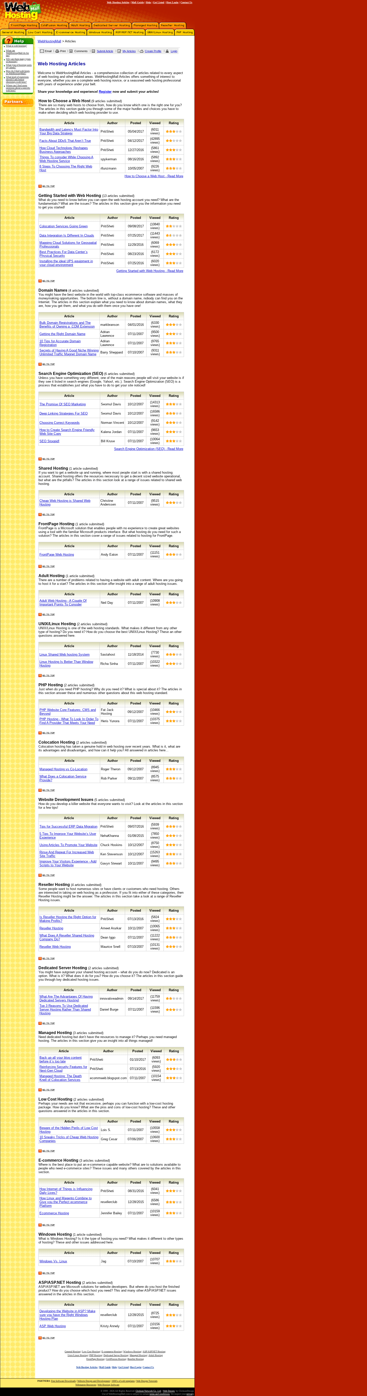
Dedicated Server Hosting (116, 1355)
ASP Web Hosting (52, 1326)
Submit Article (105, 51)
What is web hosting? (16, 46)
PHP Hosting (95, 1355)
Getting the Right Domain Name (62, 334)
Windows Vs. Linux (53, 1261)
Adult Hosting (156, 1355)
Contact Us (186, 2)
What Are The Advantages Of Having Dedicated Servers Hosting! (66, 998)
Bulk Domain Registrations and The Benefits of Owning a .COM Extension (67, 324)
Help (148, 2)
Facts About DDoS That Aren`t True (65, 141)
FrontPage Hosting (95, 1359)
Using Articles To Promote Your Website (68, 845)
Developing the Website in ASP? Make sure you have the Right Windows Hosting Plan (67, 1314)
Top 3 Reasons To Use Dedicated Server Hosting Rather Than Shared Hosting (65, 1009)
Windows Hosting (132, 1351)
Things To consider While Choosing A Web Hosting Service (66, 159)
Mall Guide (137, 2)
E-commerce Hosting (112, 1351)
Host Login (172, 2)
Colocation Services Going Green (63, 226)
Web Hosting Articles (118, 2)
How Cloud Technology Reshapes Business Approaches (63, 150)
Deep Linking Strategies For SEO (63, 413)
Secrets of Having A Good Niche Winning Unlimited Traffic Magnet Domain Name (69, 352)
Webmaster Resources (85, 1385)
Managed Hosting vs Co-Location (63, 769)
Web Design (169, 1391)
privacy (189, 1394)
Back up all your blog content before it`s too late (60, 1059)
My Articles (129, 51)
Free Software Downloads (63, 1381)
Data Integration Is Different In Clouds (66, 235)
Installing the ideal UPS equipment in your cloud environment (66, 263)
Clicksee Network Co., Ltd (148, 1391)
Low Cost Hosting (91, 1351)
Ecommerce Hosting (54, 1213)
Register (105, 91)
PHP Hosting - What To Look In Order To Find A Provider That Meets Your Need (68, 721)
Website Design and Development (93, 1381)
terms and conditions (160, 1394)
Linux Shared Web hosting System (64, 654)
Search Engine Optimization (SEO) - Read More (148, 449)
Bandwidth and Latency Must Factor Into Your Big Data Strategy (68, 131)
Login (174, 51)
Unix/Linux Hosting (78, 1355)
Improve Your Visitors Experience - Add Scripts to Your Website (67, 863)
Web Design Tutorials (147, 1381)
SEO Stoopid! (49, 441)
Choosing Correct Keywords (59, 423)
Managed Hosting (138, 1355)
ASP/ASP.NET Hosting (154, 1351)
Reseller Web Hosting (55, 947)
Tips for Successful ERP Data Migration (68, 826)
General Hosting (73, 1351)
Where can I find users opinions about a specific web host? (18, 88)
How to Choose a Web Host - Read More (154, 176)
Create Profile (153, 51)
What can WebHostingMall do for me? (17, 53)
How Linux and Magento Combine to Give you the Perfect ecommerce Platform (65, 1202)
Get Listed (158, 2)
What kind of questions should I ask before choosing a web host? (17, 79)
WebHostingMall (49, 41)
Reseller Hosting (51, 928)
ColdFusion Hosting (116, 1359)
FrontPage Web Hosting (56, 554)
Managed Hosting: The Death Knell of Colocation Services (60, 1078)
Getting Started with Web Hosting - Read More (149, 271)
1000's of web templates (123, 1381)
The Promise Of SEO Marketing (62, 404)
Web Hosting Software (108, 1385)
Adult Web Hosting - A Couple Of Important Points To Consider (63, 602)
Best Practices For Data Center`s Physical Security (63, 254)
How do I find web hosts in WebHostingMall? (18, 72)
